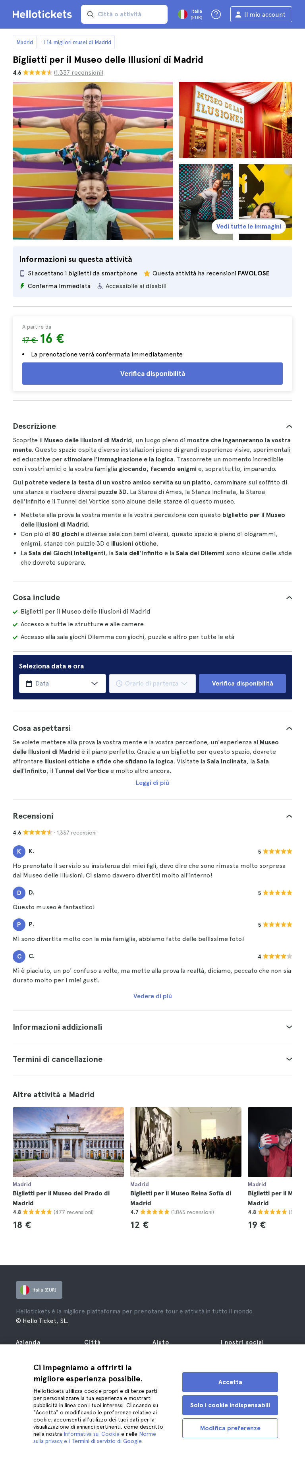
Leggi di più (152, 782)
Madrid (24, 42)
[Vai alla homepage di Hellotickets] (43, 14)
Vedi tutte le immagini (248, 226)
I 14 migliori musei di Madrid (77, 42)
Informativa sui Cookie (92, 1434)
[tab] (152, 426)
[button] (152, 426)
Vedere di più (152, 996)
